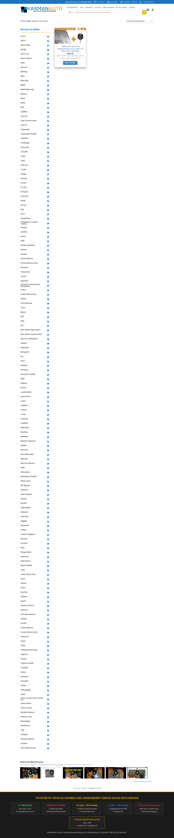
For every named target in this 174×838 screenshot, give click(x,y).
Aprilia (23, 49)
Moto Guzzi (26, 481)
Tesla (23, 645)
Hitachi (24, 249)
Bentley (24, 71)
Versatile (24, 681)
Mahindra (25, 427)
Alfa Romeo (26, 45)
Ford (23, 214)
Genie (23, 236)
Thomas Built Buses (29, 650)
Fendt (23, 200)
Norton (24, 503)
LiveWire (24, 423)
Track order (108, 7)
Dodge (23, 174)
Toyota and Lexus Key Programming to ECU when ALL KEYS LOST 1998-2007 (70, 48)
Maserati (24, 436)
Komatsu (24, 370)
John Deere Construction (31, 334)
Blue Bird (25, 80)
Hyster (23, 276)
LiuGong (24, 418)
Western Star (26, 716)
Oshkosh (24, 512)
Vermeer (24, 676)
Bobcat (24, 94)
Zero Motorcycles (28, 748)
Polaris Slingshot (28, 534)
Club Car (24, 165)
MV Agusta (25, 485)
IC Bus (23, 289)
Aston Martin (26, 58)
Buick (23, 102)
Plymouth (25, 525)
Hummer (24, 267)
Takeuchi (24, 636)
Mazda (23, 445)
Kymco (23, 387)
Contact (89, 7)
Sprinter (24, 610)
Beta (23, 76)
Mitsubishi (25, 472)
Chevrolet (25, 147)
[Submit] (144, 12)
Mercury (24, 458)
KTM (22, 378)
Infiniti (23, 298)
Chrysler (24, 151)
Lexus (23, 401)
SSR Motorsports (28, 614)
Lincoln (24, 410)
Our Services (72, 7)
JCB (22, 316)
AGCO (23, 40)
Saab (23, 570)
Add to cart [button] (70, 63)
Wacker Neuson (27, 712)
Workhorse (25, 725)
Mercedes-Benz (27, 454)
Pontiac (24, 538)
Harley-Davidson (28, 245)
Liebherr (24, 405)
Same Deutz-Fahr (28, 574)
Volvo (23, 694)
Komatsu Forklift (28, 374)
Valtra (23, 672)
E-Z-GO (24, 187)
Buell (23, 98)
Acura (23, 36)
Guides (98, 7)
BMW (23, 85)
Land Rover (25, 396)
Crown (23, 169)
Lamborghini (26, 392)
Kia (22, 356)
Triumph (24, 667)
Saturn (23, 583)
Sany (23, 578)
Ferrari (23, 205)
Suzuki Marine (27, 627)
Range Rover (26, 552)
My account (121, 7)
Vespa (23, 685)
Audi (23, 62)
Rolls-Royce (26, 561)
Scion (23, 587)
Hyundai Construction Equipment (30, 285)
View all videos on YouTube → (144, 781)
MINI (23, 467)
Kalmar (24, 343)
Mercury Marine (28, 463)
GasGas (24, 227)
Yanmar (24, 743)
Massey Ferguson (28, 441)
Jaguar (23, 312)
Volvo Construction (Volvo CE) (32, 699)
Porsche (24, 543)
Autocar (24, 67)
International (26, 303)
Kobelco (24, 365)
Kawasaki (25, 347)
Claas (23, 156)
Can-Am (24, 116)
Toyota (24, 658)
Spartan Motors (27, 605)
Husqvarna (25, 272)
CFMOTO (24, 138)
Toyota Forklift (27, 663)
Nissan (23, 498)
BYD (22, 107)
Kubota (24, 383)
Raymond (25, 556)
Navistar (24, 490)
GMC (23, 240)
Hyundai (24, 280)
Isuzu (23, 307)
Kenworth (25, 352)
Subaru (24, 618)
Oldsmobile (26, 507)
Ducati (23, 183)
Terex (23, 641)
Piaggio (24, 521)
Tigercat (24, 654)
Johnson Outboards (29, 338)
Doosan (24, 178)
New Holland (26, 494)
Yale (22, 730)
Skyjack (24, 596)
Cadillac (24, 111)
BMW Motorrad (27, 89)
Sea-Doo (24, 592)
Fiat (22, 209)
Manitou (24, 432)
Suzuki (23, 623)
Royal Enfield (26, 565)
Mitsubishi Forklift (29, 476)
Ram (22, 547)
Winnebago (25, 721)
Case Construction (29, 120)
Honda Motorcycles (29, 263)
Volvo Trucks (26, 708)
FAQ (81, 7)
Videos (132, 7)
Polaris (24, 530)
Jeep (22, 321)
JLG (22, 325)
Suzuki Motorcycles (29, 632)
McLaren (24, 450)
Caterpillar (25, 129)
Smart (23, 601)
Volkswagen (26, 690)
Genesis (24, 232)
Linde (23, 414)
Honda (23, 254)
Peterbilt (24, 516)
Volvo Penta (26, 703)
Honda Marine (27, 258)
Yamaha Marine (27, 739)
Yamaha (24, 734)
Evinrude (24, 196)
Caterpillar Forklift (29, 134)
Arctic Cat (25, 54)
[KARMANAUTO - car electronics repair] (41, 9)
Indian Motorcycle (28, 294)
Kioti (23, 361)
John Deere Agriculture (30, 329)
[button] (147, 9)
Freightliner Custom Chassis (29, 223)
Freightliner (26, 218)
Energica (24, 191)
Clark (23, 160)
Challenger (25, 143)
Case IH (24, 125)
